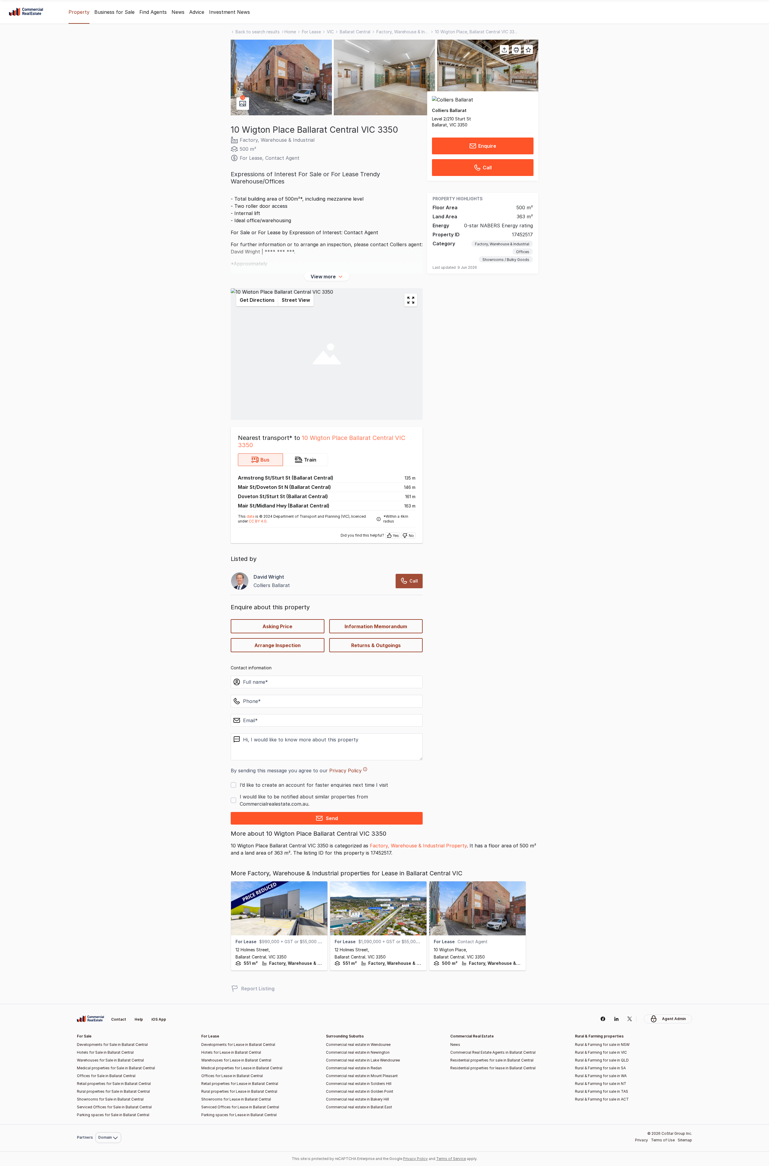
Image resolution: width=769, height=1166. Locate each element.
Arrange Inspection (277, 645)
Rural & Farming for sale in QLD (602, 1060)
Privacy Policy (345, 771)
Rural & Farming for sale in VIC (601, 1052)
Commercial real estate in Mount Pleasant (362, 1076)
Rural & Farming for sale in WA (601, 1076)
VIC (330, 31)
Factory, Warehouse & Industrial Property (418, 846)
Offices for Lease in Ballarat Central (232, 1076)
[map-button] (410, 300)
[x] (630, 1019)
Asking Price (277, 626)
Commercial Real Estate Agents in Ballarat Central (493, 1052)
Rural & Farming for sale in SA (600, 1068)
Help (139, 1019)
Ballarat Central (355, 31)
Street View (296, 300)
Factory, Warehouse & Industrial (402, 31)
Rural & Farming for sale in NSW (602, 1044)
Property (79, 12)
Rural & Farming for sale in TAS (601, 1091)
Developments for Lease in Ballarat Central (238, 1044)
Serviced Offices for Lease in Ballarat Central (240, 1107)
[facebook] (602, 1019)
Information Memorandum (376, 626)
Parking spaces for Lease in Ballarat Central (239, 1115)
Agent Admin (674, 1018)
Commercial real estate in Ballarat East (359, 1107)
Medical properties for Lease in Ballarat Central (241, 1068)
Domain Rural (107, 1124)
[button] (281, 77)
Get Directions (257, 300)
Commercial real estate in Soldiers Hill (358, 1083)
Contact (118, 1019)
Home (290, 31)
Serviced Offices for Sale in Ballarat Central (114, 1107)
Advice (196, 12)
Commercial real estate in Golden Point (359, 1091)
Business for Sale (114, 12)
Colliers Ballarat (449, 110)
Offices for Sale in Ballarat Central (106, 1076)
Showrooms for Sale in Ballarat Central (110, 1099)
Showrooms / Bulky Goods (505, 260)
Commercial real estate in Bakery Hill (357, 1099)
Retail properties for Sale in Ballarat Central (114, 1083)
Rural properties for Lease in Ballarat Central (239, 1091)
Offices (522, 252)
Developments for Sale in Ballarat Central (112, 1044)
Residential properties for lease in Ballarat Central (493, 1068)
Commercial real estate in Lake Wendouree (363, 1060)
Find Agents (153, 12)
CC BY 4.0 (257, 521)
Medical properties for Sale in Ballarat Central (116, 1068)
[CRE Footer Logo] (90, 1019)
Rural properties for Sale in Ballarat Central (113, 1091)
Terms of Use (663, 1140)
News (178, 12)
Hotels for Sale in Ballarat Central (105, 1052)
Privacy (641, 1140)
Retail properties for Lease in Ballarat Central (239, 1083)
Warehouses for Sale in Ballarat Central (110, 1060)
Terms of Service (451, 1158)
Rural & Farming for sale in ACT (602, 1099)
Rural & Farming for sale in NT (600, 1083)
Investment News (229, 12)
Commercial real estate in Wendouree (358, 1044)
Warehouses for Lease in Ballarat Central (236, 1060)
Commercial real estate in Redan (354, 1068)
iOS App (158, 1019)
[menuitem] (108, 1124)
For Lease (311, 31)
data (250, 516)
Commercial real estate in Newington (358, 1052)
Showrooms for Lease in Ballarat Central (236, 1099)
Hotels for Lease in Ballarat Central (231, 1052)
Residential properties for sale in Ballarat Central (491, 1060)
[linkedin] (616, 1019)
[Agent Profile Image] (240, 581)
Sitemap (685, 1140)
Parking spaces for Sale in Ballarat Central (113, 1115)
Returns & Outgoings (376, 645)
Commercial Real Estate (26, 12)
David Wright (269, 577)
